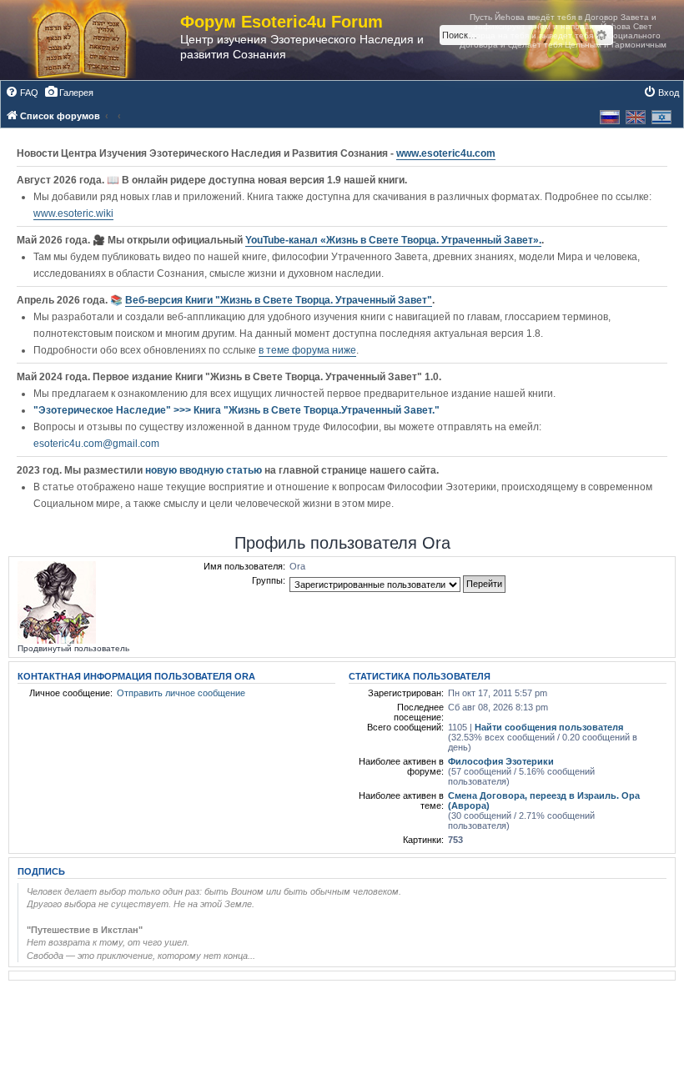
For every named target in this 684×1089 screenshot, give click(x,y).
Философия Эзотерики (501, 761)
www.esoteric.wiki (73, 213)
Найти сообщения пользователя (549, 727)
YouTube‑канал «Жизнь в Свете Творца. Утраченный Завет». (393, 240)
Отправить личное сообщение (181, 693)
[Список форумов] (98, 40)
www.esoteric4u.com (445, 153)
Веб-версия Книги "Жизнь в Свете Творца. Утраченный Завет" (278, 300)
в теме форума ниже (307, 350)
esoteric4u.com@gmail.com (96, 443)
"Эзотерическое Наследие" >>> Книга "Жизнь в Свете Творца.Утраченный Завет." (236, 410)
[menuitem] (21, 93)
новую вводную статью (204, 470)
